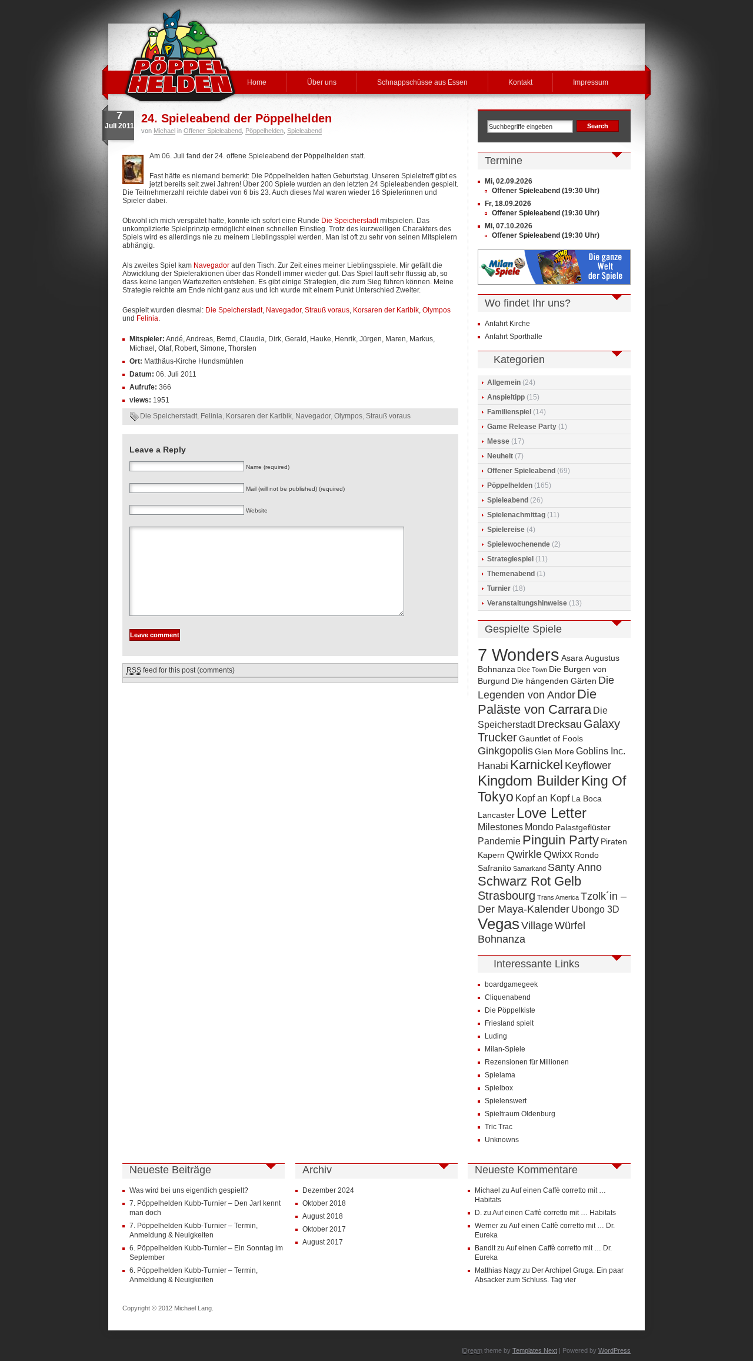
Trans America (558, 897)
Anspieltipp (506, 397)
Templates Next (534, 1350)
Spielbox (499, 1088)
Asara (572, 658)
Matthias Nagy (498, 1270)
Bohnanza (496, 669)
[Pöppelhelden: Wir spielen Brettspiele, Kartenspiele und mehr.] (180, 55)
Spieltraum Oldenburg (520, 1114)
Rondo (586, 855)
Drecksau (559, 724)
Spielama (500, 1075)
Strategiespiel (510, 559)
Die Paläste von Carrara (537, 702)
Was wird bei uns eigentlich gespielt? (188, 1190)
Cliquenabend (508, 997)
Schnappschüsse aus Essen (422, 82)
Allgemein (504, 382)
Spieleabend (304, 130)
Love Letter (552, 813)
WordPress (614, 1350)
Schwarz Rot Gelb (529, 881)
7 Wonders (518, 654)
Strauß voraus (327, 310)
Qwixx (558, 854)
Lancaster (496, 815)
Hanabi (493, 765)
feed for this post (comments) (180, 670)
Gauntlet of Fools (551, 738)
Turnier (499, 588)
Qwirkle (524, 854)
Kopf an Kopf (542, 798)
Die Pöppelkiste (510, 1010)
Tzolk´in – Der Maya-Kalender (552, 902)
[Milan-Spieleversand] (554, 282)
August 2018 (322, 1216)
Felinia (147, 318)
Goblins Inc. (600, 751)
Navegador (211, 265)
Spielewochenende (518, 544)
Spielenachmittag (516, 515)
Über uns (321, 82)
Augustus (602, 658)
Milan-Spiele (505, 1049)
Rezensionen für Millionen (527, 1062)
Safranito (494, 868)
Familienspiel (509, 412)
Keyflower (588, 765)
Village (537, 925)
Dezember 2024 (328, 1190)
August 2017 (322, 1242)
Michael (164, 130)
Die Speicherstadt (349, 221)
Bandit (485, 1248)
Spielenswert (506, 1101)
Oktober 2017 (324, 1229)
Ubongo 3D (595, 909)
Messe (498, 441)
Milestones (500, 826)
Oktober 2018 (324, 1203)
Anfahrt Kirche (507, 324)
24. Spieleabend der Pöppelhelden (236, 118)
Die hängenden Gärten (554, 681)
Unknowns (502, 1140)
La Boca (586, 798)
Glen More (554, 751)
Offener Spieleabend (213, 130)
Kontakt (520, 82)
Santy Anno (575, 867)
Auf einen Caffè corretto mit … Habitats (554, 1213)
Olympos (436, 310)
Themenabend (511, 574)
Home (256, 82)
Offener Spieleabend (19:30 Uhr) (545, 191)
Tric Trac (498, 1127)
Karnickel (536, 764)
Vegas (498, 924)
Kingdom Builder (528, 780)
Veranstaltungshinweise (527, 603)
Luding (496, 1036)
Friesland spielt (509, 1023)
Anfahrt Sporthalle (513, 336)
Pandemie (499, 841)
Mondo (539, 826)
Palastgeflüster (583, 827)
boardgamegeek (511, 984)
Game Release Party (522, 426)
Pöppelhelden (264, 130)
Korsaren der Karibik (386, 310)
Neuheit (500, 456)
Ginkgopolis (505, 750)
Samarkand (529, 868)
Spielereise (506, 529)
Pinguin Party (560, 840)
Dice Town (532, 669)
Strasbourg (506, 895)
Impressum (590, 82)
